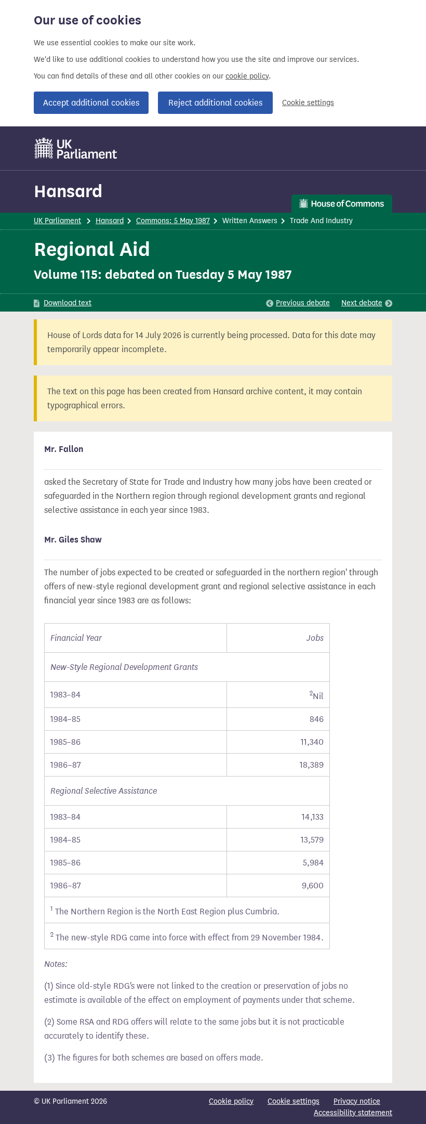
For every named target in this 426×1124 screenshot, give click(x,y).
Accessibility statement (353, 1112)
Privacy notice (357, 1101)
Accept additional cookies (91, 103)
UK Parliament (57, 220)
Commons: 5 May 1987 (173, 220)
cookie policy (247, 76)
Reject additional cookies (215, 103)
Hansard (68, 191)
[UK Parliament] (76, 148)
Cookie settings (308, 102)
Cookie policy (231, 1101)
